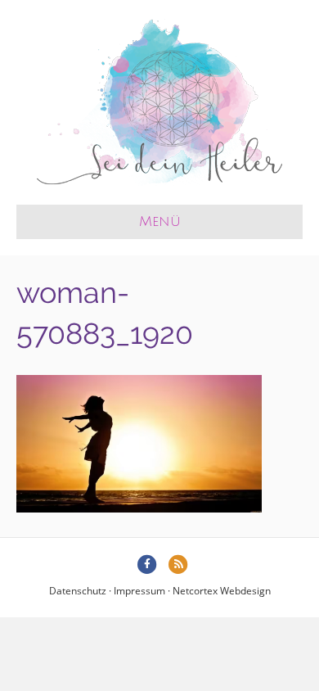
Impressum (139, 591)
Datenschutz (77, 591)
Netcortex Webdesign (222, 591)
